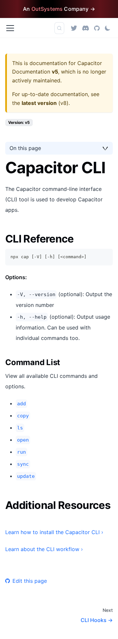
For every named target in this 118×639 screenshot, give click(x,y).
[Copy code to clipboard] (104, 256)
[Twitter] (74, 28)
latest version (39, 103)
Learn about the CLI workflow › (44, 549)
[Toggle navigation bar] (10, 28)
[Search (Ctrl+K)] (59, 28)
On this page (25, 148)
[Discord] (85, 28)
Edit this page (29, 581)
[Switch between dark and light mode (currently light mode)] (107, 28)
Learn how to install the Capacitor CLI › (54, 532)
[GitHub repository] (96, 28)
